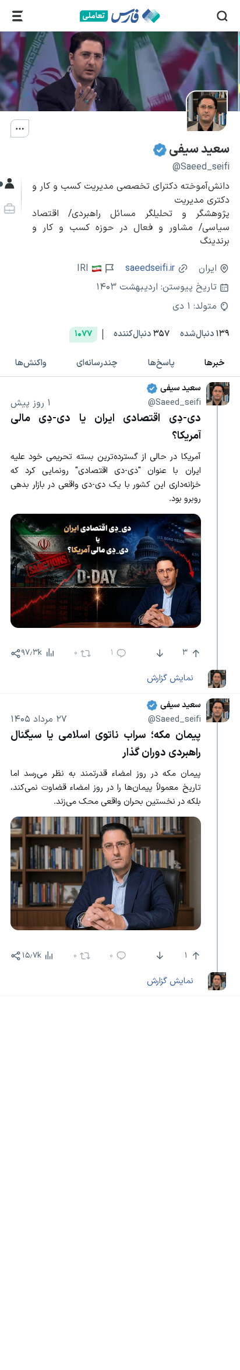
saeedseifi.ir (150, 269)
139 (205, 334)
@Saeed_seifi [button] (174, 402)
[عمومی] (8, 183)
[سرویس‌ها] (17, 16)
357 (142, 334)
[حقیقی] (8, 209)
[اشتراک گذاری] (15, 653)
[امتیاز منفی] (158, 653)
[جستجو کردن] (222, 16)
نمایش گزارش (170, 678)
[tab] (161, 363)
